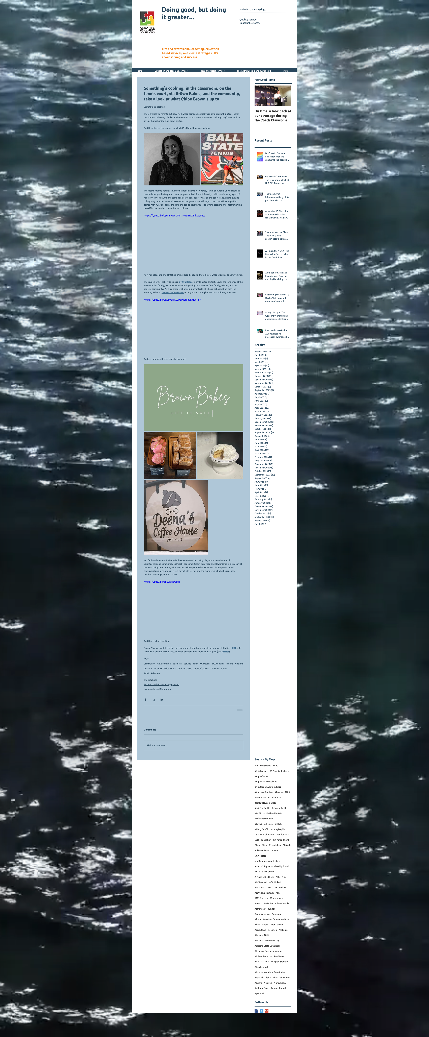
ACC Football (261, 858)
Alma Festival (261, 943)
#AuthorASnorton (264, 768)
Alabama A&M (262, 911)
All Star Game (261, 932)
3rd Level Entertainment (267, 826)
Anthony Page (262, 964)
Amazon (268, 959)
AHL (270, 863)
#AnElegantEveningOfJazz (268, 763)
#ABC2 (275, 741)
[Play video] (193, 242)
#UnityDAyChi (262, 805)
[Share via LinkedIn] (161, 699)
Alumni (258, 959)
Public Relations (152, 673)
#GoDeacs (276, 773)
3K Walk (287, 821)
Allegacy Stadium (279, 937)
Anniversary (280, 959)
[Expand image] (172, 159)
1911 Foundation (263, 816)
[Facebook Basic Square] (256, 987)
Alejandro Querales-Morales (268, 927)
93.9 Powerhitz (266, 847)
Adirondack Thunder (265, 884)
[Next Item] (286, 95)
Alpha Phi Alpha (263, 953)
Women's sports (201, 668)
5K (256, 847)
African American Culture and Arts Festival (273, 895)
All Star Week (277, 932)
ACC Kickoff (275, 858)
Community (149, 663)
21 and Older (261, 821)
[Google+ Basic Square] (266, 987)
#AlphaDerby (261, 752)
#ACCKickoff (261, 747)
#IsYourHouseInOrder (265, 778)
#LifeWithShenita (264, 800)
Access (258, 879)
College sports (185, 668)
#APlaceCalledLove (279, 747)
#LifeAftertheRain (264, 794)
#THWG (278, 800)
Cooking (239, 663)
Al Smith (272, 906)
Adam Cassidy (282, 879)
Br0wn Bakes (218, 663)
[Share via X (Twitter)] (153, 699)
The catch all (150, 680)
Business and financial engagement (161, 684)
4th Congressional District (268, 837)
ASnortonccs (276, 874)
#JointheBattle (279, 784)
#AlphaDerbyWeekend (266, 757)
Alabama (283, 906)
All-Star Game (262, 937)
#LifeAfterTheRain (272, 789)
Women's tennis (219, 668)
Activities (268, 879)
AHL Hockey (280, 863)
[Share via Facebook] (145, 699)
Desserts (148, 668)
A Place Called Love (264, 853)
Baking (229, 663)
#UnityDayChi (278, 805)
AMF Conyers (261, 874)
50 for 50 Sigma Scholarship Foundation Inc (273, 842)
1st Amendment (281, 816)
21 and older (275, 821)
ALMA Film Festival (264, 868)
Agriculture (260, 906)
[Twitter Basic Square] (261, 987)
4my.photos (260, 831)
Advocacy (276, 890)
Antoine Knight (278, 964)
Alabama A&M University (267, 916)
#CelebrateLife (262, 773)
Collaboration (164, 663)
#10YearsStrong (262, 741)
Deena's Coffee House (165, 668)
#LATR (258, 789)
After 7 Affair (261, 900)
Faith (195, 663)
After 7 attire (276, 900)
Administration (262, 890)
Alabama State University (267, 921)
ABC (278, 853)
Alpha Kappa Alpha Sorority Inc (270, 948)
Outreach (205, 663)
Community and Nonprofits (157, 689)
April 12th (259, 969)
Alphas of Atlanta (281, 953)
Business (177, 663)
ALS (278, 868)
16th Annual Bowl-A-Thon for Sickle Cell (273, 810)
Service (187, 663)
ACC (284, 853)
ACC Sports (260, 863)
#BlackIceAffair (283, 768)
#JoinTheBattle (262, 784)
